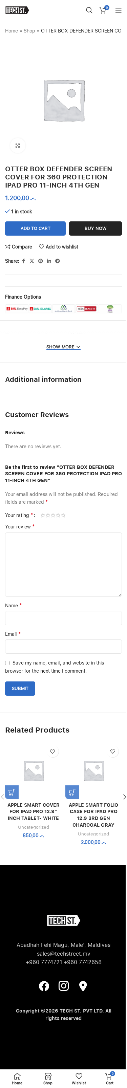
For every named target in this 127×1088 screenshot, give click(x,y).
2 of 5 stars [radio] (47, 515)
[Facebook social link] (23, 261)
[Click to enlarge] (17, 145)
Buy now (96, 228)
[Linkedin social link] (49, 261)
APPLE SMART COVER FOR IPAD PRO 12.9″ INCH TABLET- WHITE (33, 811)
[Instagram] (63, 985)
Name (13, 605)
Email (13, 634)
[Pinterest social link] (40, 261)
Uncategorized (33, 827)
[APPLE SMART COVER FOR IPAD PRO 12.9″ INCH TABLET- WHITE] (33, 770)
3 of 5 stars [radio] (53, 515)
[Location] (83, 985)
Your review (20, 526)
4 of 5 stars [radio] (58, 515)
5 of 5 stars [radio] (63, 515)
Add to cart (35, 228)
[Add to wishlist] (53, 751)
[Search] (89, 10)
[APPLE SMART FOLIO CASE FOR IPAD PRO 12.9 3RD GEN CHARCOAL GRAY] (93, 770)
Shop (29, 31)
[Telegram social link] (57, 261)
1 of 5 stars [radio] (42, 515)
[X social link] (31, 261)
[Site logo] (17, 10)
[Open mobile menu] (118, 10)
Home (11, 31)
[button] (12, 792)
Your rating (19, 515)
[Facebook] (44, 985)
